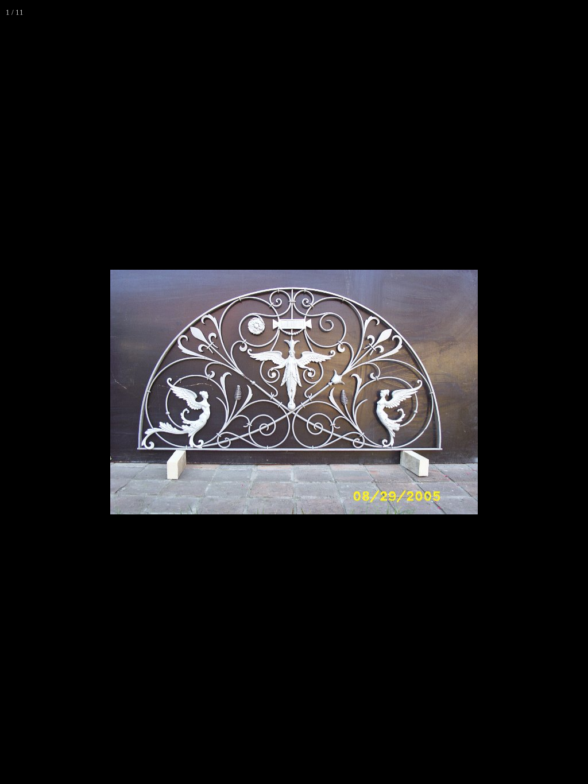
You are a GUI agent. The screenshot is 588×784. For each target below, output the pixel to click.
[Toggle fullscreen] (550, 12)
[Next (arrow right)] (568, 392)
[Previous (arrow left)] (20, 392)
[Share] (575, 12)
